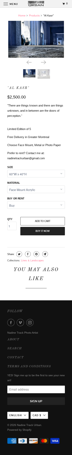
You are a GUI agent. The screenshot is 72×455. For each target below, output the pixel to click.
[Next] (43, 62)
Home (22, 15)
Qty (9, 219)
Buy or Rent (15, 198)
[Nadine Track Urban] (36, 3)
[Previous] (29, 62)
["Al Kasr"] (36, 39)
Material (13, 182)
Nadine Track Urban (29, 425)
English (15, 415)
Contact (15, 357)
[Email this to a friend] (44, 254)
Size (10, 167)
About (13, 339)
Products (34, 15)
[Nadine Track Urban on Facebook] (11, 322)
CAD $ (37, 415)
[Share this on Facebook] (27, 254)
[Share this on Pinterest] (36, 254)
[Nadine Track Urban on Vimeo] (21, 322)
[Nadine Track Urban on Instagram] (30, 322)
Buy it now (43, 231)
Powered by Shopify (19, 429)
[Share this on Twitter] (18, 254)
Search (14, 348)
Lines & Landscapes (32, 260)
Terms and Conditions (29, 366)
